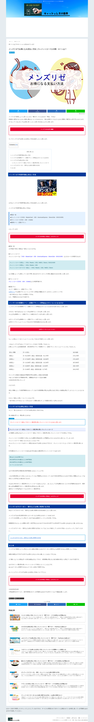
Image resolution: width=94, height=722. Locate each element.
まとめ (13, 168)
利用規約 (68, 717)
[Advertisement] (47, 28)
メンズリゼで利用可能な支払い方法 (21, 155)
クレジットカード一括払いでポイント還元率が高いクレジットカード (31, 162)
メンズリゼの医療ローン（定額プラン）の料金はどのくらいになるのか (30, 157)
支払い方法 (12, 598)
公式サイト (12, 292)
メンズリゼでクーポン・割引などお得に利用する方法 (26, 165)
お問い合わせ (74, 717)
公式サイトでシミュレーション (47, 329)
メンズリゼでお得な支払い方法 (20, 160)
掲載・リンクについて (82, 717)
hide (16, 144)
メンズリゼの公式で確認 (47, 129)
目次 (28, 151)
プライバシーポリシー (60, 717)
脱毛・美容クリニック (20, 598)
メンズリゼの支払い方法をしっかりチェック (47, 236)
